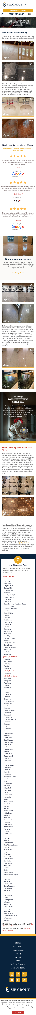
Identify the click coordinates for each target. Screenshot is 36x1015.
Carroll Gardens (9, 597)
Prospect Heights (9, 638)
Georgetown (8, 624)
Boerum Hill (8, 588)
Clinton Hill (8, 599)
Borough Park (8, 590)
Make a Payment (18, 964)
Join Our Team (18, 968)
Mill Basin (7, 633)
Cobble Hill (7, 602)
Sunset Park (8, 649)
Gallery (18, 953)
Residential (18, 946)
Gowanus (7, 627)
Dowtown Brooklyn (10, 608)
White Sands (8, 652)
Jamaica (6, 666)
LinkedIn (18, 980)
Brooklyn (7, 592)
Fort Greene (8, 620)
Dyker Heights (8, 613)
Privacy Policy (22, 1002)
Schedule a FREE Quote (18, 10)
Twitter (24, 974)
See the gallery (18, 273)
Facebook (18, 974)
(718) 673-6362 (16, 14)
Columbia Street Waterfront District (15, 604)
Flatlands (7, 617)
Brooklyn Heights (9, 595)
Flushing (7, 664)
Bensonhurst (8, 583)
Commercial (18, 950)
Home (18, 943)
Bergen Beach (8, 586)
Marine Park (8, 631)
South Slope (8, 645)
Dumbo (6, 611)
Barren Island (8, 579)
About (18, 957)
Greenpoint (7, 629)
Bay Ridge (7, 581)
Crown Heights (9, 606)
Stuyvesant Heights (10, 647)
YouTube (12, 980)
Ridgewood (7, 668)
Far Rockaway (8, 661)
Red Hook (7, 640)
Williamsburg (8, 654)
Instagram (12, 974)
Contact (18, 960)
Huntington (7, 673)
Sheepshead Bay (9, 643)
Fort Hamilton (8, 622)
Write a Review (2, 14)
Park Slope (7, 636)
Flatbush (6, 615)
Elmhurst (7, 659)
